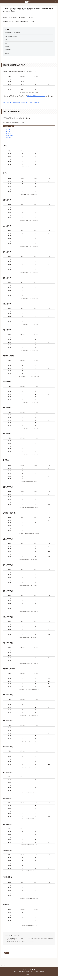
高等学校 (7, 46)
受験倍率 (6, 952)
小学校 (6, 40)
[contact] (34, 969)
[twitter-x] (24, 969)
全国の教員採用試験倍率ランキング (36, 96)
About (32, 971)
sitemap (27, 971)
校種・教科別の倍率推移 (11, 36)
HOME (15, 971)
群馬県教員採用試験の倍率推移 (12, 32)
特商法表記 (41, 971)
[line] (29, 969)
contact (36, 971)
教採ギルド (29, 2)
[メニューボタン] (1, 1)
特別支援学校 (8, 49)
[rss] (32, 969)
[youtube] (30, 969)
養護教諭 (7, 53)
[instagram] (25, 969)
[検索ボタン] (56, 1)
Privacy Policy (22, 971)
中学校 (6, 43)
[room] (27, 969)
